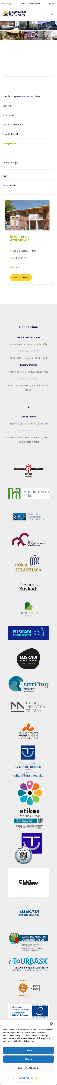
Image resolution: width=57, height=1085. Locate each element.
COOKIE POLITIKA (26, 1078)
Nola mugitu (7, 4)
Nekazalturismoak (13, 124)
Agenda (52, 4)
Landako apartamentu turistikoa (21, 96)
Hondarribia (10, 185)
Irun (5, 176)
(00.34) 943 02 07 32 (28, 430)
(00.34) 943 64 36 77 (28, 351)
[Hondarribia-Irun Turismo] (14, 14)
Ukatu (28, 1059)
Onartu (28, 1050)
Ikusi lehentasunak (28, 1067)
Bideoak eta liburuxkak (30, 4)
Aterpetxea (9, 143)
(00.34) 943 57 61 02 (28, 378)
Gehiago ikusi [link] (21, 277)
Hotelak (7, 105)
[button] (52, 1023)
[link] (52, 14)
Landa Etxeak (10, 134)
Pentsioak (8, 115)
